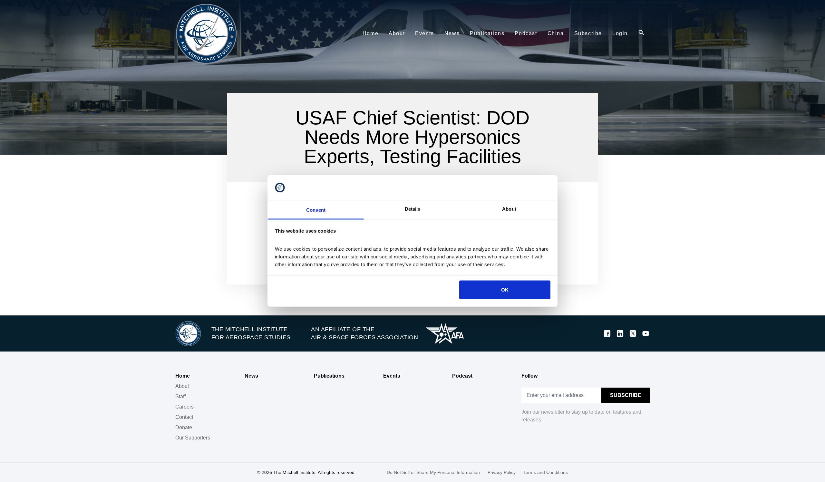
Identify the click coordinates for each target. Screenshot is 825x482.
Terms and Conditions (545, 472)
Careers (184, 407)
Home (182, 376)
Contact (184, 417)
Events (391, 376)
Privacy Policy (502, 472)
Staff (180, 396)
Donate (183, 427)
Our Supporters (192, 437)
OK (505, 290)
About (182, 386)
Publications (329, 376)
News (251, 376)
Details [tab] (413, 208)
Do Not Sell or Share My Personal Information (433, 472)
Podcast (462, 376)
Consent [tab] (315, 209)
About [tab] (509, 208)
